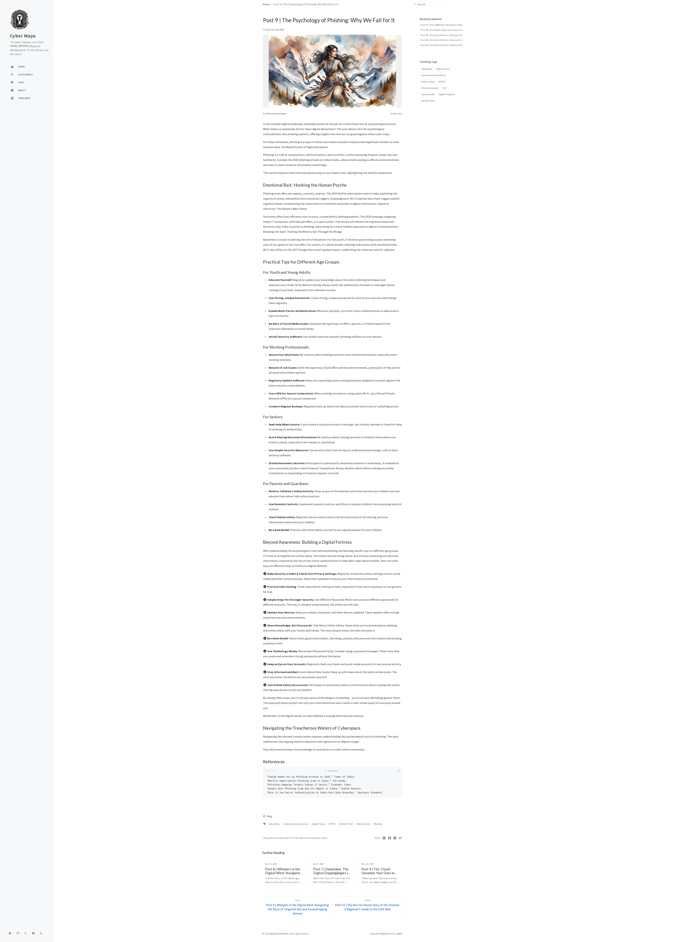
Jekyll (399, 933)
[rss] (41, 933)
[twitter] (25, 933)
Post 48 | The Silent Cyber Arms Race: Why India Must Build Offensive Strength (460, 30)
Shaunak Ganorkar (276, 113)
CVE (444, 88)
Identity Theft (346, 823)
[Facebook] (390, 838)
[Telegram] (395, 838)
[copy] (399, 771)
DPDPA (332, 823)
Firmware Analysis (430, 88)
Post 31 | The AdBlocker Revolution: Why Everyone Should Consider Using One (461, 24)
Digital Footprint (446, 94)
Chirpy (382, 933)
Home (266, 4)
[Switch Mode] (10, 933)
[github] (17, 933)
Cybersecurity (428, 94)
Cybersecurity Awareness (295, 823)
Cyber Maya (23, 36)
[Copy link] (400, 838)
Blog (269, 816)
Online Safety (363, 823)
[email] (33, 933)
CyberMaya (274, 823)
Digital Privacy (318, 823)
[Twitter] (384, 838)
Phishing (377, 823)
